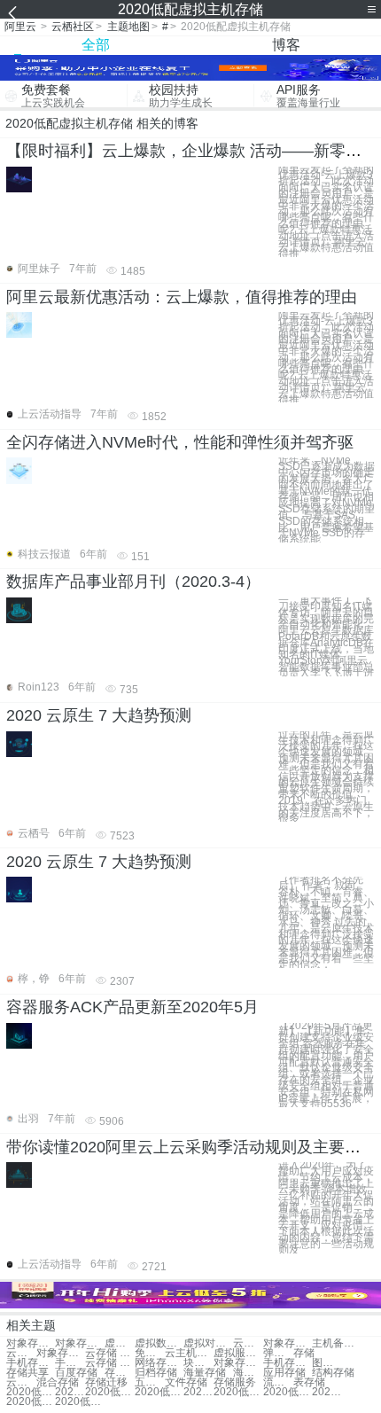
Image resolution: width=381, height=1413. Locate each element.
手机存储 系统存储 (30, 1363)
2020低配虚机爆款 (79, 1402)
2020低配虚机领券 (159, 1392)
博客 (286, 44)
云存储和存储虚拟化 (21, 1353)
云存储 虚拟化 (109, 1353)
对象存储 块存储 (238, 1363)
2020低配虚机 (238, 1392)
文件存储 (186, 1382)
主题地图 (128, 26)
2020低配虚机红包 (109, 1392)
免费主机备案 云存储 (150, 1353)
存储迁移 (106, 1382)
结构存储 (333, 1373)
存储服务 (235, 1382)
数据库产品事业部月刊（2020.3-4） (133, 581)
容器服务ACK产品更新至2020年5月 (132, 1007)
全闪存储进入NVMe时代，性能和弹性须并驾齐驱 (180, 442)
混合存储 (57, 1382)
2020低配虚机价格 (287, 1392)
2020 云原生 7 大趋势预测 (98, 715)
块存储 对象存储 (198, 1363)
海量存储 (204, 1373)
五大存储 (150, 1382)
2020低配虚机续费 (327, 1392)
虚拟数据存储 (159, 1343)
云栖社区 (72, 26)
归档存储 (156, 1373)
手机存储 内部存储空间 (287, 1363)
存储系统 (120, 1373)
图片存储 (327, 1363)
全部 (96, 44)
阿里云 (20, 26)
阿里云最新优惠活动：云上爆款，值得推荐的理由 (181, 297)
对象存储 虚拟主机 (30, 1343)
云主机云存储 (189, 1353)
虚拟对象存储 (207, 1343)
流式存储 (278, 1382)
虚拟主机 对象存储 (120, 1343)
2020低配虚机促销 (30, 1392)
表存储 (309, 1382)
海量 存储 (248, 1373)
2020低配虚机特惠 (198, 1392)
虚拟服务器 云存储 (238, 1353)
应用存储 (284, 1373)
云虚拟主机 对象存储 (248, 1343)
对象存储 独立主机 (287, 1343)
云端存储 (21, 1382)
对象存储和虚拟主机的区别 (60, 1353)
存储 (304, 1353)
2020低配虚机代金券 (30, 1402)
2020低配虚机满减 (70, 1392)
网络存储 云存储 (159, 1363)
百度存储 (76, 1373)
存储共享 (27, 1373)
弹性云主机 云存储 (278, 1353)
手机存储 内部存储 (70, 1363)
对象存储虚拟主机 (79, 1343)
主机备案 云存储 (336, 1343)
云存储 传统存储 (109, 1363)
